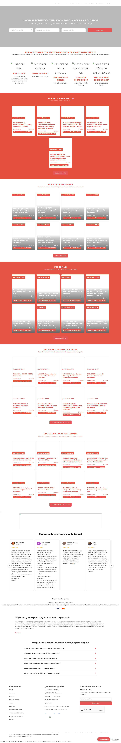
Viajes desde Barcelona (16, 713)
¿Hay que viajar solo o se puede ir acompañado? (42, 653)
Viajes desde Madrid (15, 709)
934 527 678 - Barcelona (53, 693)
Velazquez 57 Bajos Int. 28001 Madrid (57, 706)
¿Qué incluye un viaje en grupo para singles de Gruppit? (44, 648)
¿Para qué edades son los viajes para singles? (40, 658)
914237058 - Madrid (52, 689)
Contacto (49, 703)
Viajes (64, 3)
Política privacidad (84, 733)
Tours (11, 703)
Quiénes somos (100, 3)
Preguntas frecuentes (16, 716)
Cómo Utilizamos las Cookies (72, 733)
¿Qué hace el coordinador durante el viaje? (39, 668)
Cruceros (56, 3)
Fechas (71, 3)
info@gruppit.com (52, 699)
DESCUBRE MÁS (60, 173)
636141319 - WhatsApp (53, 696)
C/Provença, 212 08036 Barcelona (56, 709)
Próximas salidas (14, 699)
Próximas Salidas (89, 3)
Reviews (11, 719)
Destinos (12, 706)
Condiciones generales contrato (56, 733)
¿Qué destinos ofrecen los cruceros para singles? (42, 663)
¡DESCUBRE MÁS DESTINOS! (61, 422)
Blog (108, 3)
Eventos (79, 3)
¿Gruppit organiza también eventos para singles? (42, 673)
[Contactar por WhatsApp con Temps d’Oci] (115, 739)
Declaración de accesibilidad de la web (99, 733)
